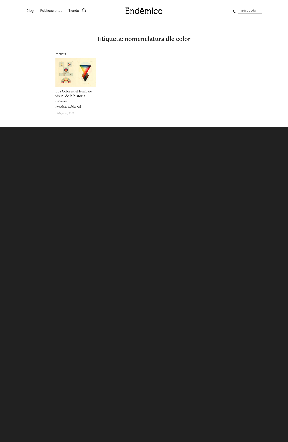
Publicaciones (51, 10)
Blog (30, 10)
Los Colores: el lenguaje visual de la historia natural (73, 95)
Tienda (74, 10)
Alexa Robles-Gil (70, 106)
